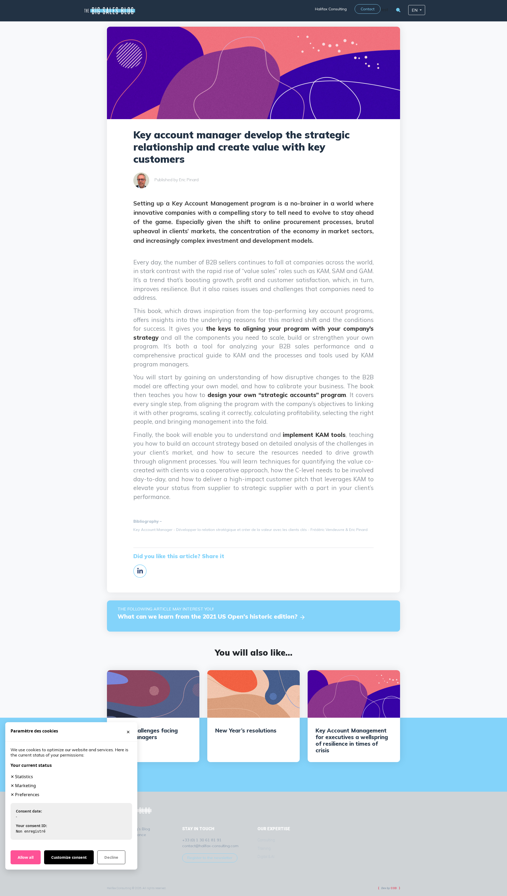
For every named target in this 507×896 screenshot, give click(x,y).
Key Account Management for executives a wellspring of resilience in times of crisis (352, 740)
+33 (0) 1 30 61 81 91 (202, 840)
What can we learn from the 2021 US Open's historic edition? (208, 616)
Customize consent (69, 857)
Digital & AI (265, 857)
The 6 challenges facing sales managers (146, 733)
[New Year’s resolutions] (253, 693)
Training (264, 848)
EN (415, 10)
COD (394, 888)
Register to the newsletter (209, 857)
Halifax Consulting (331, 9)
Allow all (26, 857)
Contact (367, 9)
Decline (111, 857)
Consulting (266, 840)
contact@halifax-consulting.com (210, 845)
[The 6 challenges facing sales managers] (153, 693)
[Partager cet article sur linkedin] (140, 570)
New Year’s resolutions (245, 730)
